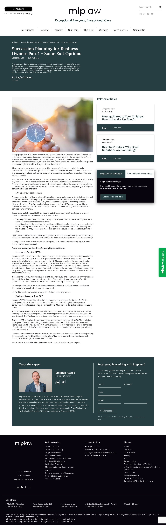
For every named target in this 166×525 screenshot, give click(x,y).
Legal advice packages (113, 197)
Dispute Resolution (53, 455)
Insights (15, 42)
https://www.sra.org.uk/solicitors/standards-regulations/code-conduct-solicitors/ (40, 519)
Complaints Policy (131, 475)
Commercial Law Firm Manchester (59, 473)
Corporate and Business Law (57, 476)
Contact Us (139, 30)
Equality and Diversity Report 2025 (138, 481)
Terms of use (129, 472)
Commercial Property (54, 449)
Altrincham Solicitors (53, 479)
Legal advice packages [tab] (111, 173)
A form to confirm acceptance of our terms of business (142, 468)
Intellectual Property (53, 464)
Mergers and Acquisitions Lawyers (59, 467)
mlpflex (59, 30)
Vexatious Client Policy (133, 478)
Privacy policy (130, 461)
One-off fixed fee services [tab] (139, 173)
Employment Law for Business (58, 458)
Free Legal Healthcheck (55, 461)
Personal (44, 30)
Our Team (73, 30)
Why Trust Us (121, 30)
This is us (88, 30)
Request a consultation (23, 479)
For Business (27, 30)
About (126, 447)
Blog (126, 458)
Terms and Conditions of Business (138, 464)
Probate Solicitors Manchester (97, 449)
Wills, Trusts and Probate (95, 455)
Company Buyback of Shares (53, 248)
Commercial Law (52, 447)
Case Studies (129, 452)
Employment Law (92, 447)
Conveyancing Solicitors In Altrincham (100, 452)
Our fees (103, 30)
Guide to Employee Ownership (40, 342)
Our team (128, 449)
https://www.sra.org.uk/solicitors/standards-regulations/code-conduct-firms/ (39, 521)
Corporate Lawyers (53, 452)
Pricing (127, 455)
